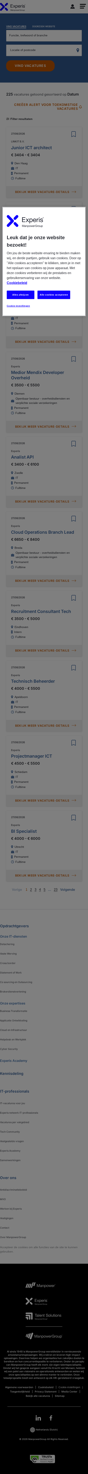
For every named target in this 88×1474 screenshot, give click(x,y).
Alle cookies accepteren (54, 294)
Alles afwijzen (20, 294)
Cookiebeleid (17, 283)
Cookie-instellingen (18, 306)
